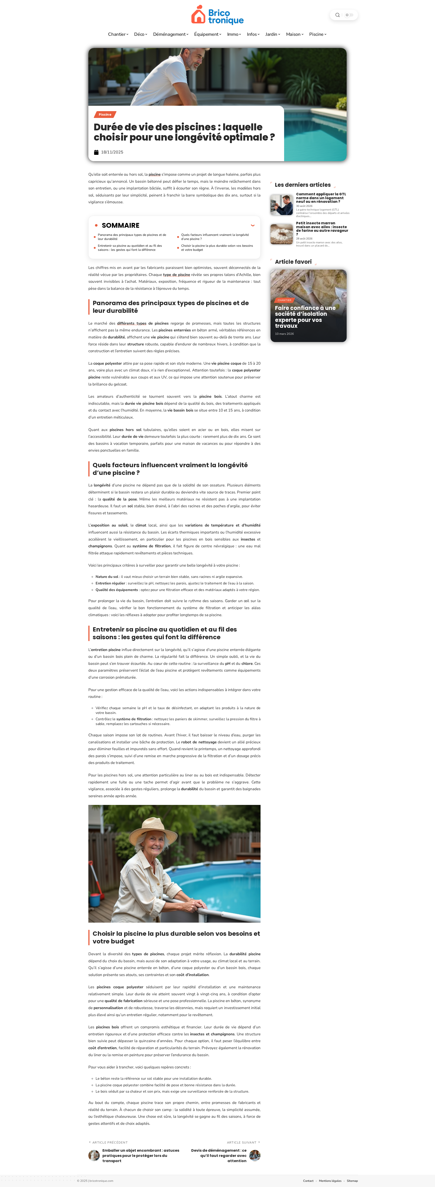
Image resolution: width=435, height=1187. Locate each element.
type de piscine (176, 274)
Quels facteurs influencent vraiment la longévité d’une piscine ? (215, 237)
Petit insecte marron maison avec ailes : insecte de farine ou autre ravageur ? (322, 229)
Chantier (284, 300)
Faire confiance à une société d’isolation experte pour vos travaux (305, 317)
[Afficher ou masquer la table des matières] (196, 225)
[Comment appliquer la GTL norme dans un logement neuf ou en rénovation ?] (282, 205)
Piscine (105, 114)
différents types (131, 323)
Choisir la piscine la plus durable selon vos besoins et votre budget (217, 248)
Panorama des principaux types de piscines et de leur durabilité (132, 237)
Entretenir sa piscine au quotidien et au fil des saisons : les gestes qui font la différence (130, 248)
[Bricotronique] (217, 15)
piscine (155, 174)
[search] (338, 15)
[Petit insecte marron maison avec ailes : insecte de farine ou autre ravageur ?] (282, 234)
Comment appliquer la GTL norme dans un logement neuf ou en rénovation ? (321, 198)
